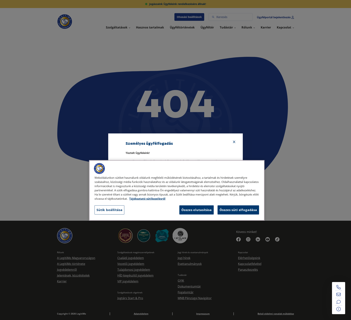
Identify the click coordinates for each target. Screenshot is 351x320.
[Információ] (338, 309)
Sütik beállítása (109, 210)
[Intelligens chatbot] (338, 302)
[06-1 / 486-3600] (338, 287)
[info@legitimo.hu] (338, 294)
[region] (177, 190)
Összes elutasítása (196, 210)
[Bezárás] (234, 142)
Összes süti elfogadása (238, 210)
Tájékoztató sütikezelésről (147, 199)
